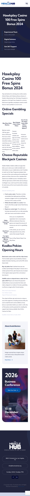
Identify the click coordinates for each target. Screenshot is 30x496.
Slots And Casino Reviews (9, 290)
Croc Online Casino (7, 292)
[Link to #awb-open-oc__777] (27, 4)
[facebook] (13, 477)
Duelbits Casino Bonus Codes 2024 (11, 314)
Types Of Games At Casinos (9, 295)
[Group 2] (8, 2)
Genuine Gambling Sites (8, 190)
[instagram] (16, 477)
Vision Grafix (21, 486)
